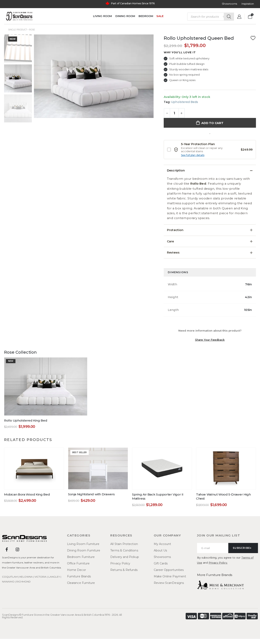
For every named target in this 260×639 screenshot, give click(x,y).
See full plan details (192, 155)
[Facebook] (6, 549)
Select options (36, 485)
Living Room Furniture (83, 544)
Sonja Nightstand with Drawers (91, 494)
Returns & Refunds (124, 570)
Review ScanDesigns (169, 583)
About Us (160, 550)
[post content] (45, 386)
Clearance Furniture (81, 583)
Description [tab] (176, 170)
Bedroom (146, 16)
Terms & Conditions (124, 550)
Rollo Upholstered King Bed (25, 420)
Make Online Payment (170, 576)
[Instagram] (17, 549)
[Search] (229, 17)
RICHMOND (23, 581)
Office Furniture (78, 563)
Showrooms (229, 3)
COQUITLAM (10, 576)
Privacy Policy (120, 563)
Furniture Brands (79, 576)
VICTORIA (41, 576)
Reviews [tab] (173, 252)
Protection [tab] (175, 230)
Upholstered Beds (184, 102)
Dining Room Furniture (83, 550)
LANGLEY (54, 576)
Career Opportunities (169, 570)
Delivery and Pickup (124, 557)
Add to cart (212, 123)
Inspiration (248, 3)
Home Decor (76, 570)
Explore (148, 3)
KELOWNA (26, 576)
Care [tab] (170, 241)
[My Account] (239, 16)
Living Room (102, 16)
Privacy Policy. (218, 562)
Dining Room (125, 16)
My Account (162, 544)
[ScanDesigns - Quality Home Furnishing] (19, 16)
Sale (160, 16)
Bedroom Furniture (81, 557)
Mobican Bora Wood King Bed (27, 494)
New (13, 38)
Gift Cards (161, 563)
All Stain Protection (124, 544)
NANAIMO (8, 581)
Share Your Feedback (210, 339)
